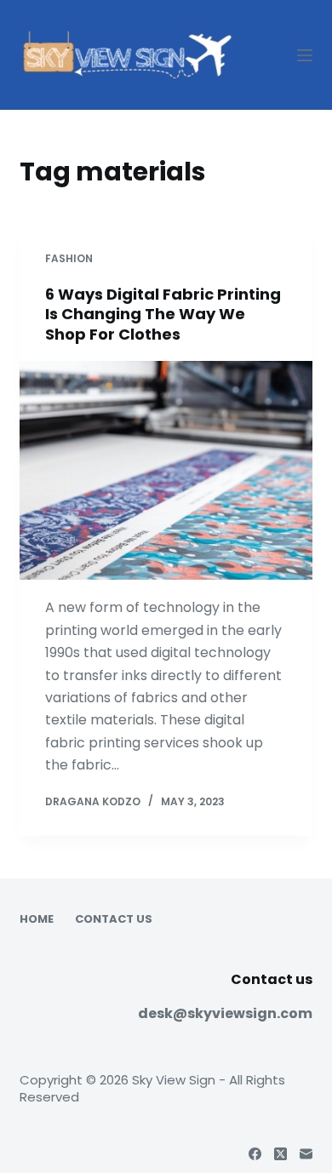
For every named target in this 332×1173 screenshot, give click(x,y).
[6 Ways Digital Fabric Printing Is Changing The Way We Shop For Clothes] (166, 470)
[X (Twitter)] (280, 1153)
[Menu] (304, 55)
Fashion (69, 258)
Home (37, 920)
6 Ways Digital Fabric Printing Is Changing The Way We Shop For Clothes (163, 314)
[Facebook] (255, 1153)
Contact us (113, 920)
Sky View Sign (173, 1080)
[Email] (306, 1153)
